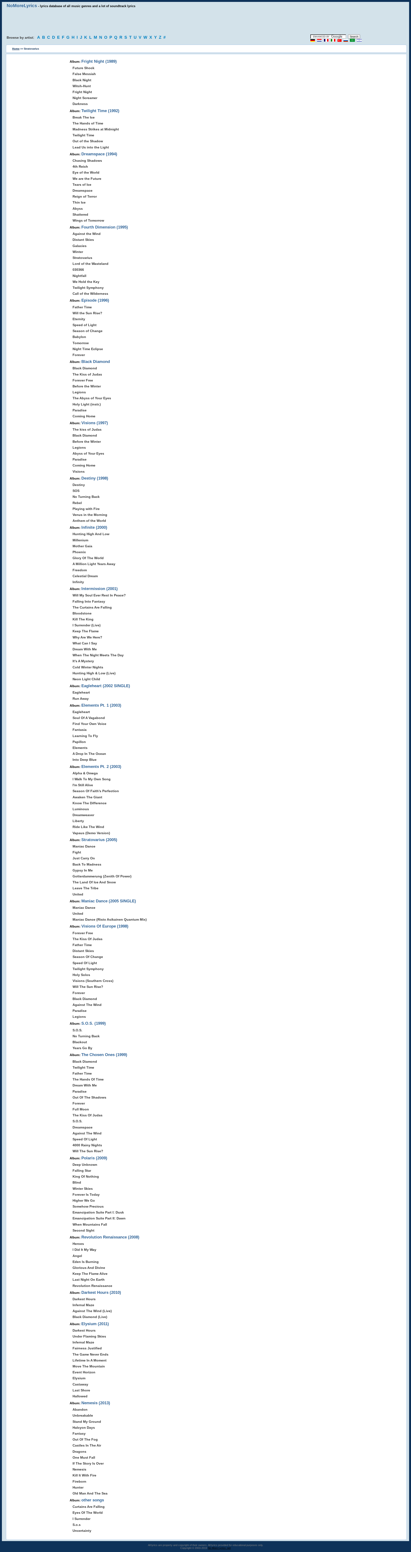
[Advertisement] (205, 21)
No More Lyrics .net (219, 1548)
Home (16, 48)
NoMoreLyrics (22, 5)
